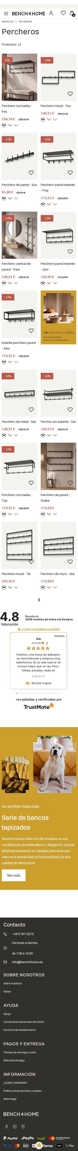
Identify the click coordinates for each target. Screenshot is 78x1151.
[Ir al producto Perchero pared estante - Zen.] (58, 235)
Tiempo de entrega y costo (19, 1052)
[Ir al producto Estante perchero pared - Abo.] (19, 314)
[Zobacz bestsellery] (58, 317)
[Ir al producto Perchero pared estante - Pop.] (58, 156)
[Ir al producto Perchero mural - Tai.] (19, 545)
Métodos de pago (14, 1060)
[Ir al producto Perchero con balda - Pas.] (19, 77)
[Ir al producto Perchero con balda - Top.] (19, 466)
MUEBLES (7, 21)
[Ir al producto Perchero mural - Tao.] (58, 77)
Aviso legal (9, 1098)
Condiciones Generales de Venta (23, 1021)
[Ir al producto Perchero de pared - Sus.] (19, 156)
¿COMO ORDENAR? (15, 1082)
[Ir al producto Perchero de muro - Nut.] (58, 545)
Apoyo (7, 991)
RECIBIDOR (25, 21)
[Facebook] (6, 1127)
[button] (19, 629)
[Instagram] (15, 1127)
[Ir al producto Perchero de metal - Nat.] (19, 393)
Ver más (13, 875)
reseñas (49, 619)
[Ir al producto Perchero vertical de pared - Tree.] (19, 235)
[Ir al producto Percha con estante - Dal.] (58, 393)
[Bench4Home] (23, 1127)
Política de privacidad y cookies (22, 1090)
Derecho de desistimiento (19, 1029)
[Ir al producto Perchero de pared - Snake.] (58, 466)
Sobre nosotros (12, 983)
